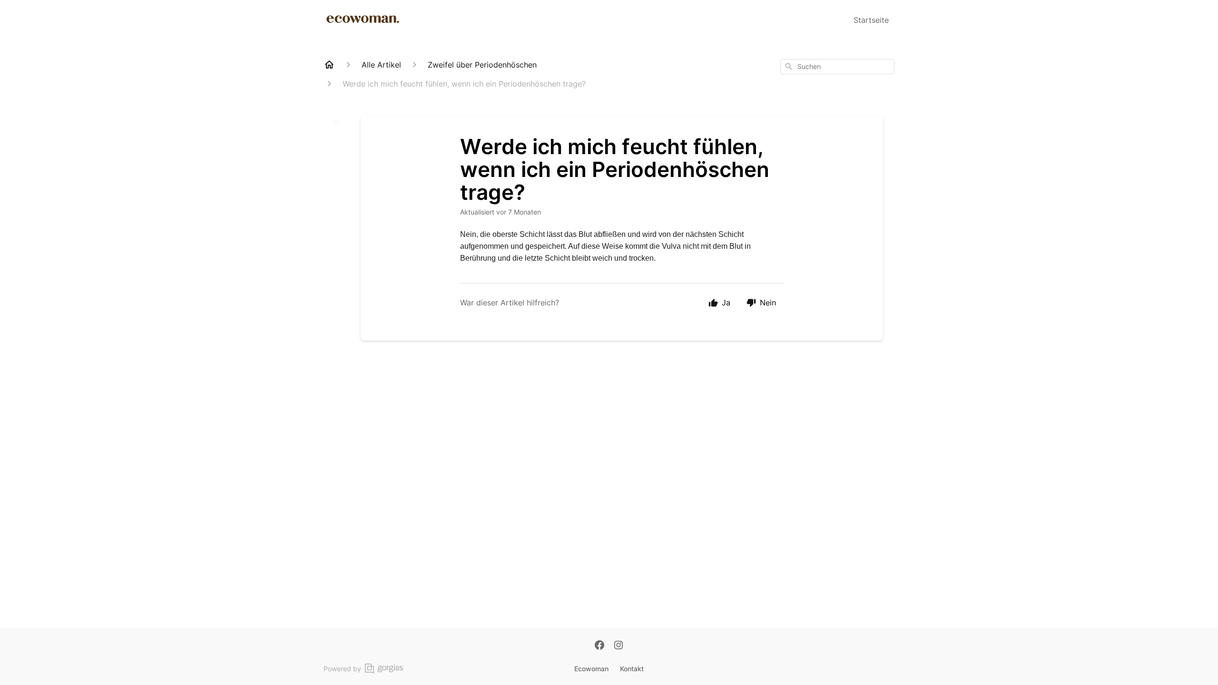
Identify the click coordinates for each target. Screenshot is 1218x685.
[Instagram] (618, 646)
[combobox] (837, 66)
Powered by (342, 669)
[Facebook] (599, 646)
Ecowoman (591, 669)
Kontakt (632, 669)
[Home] (329, 64)
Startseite (871, 20)
